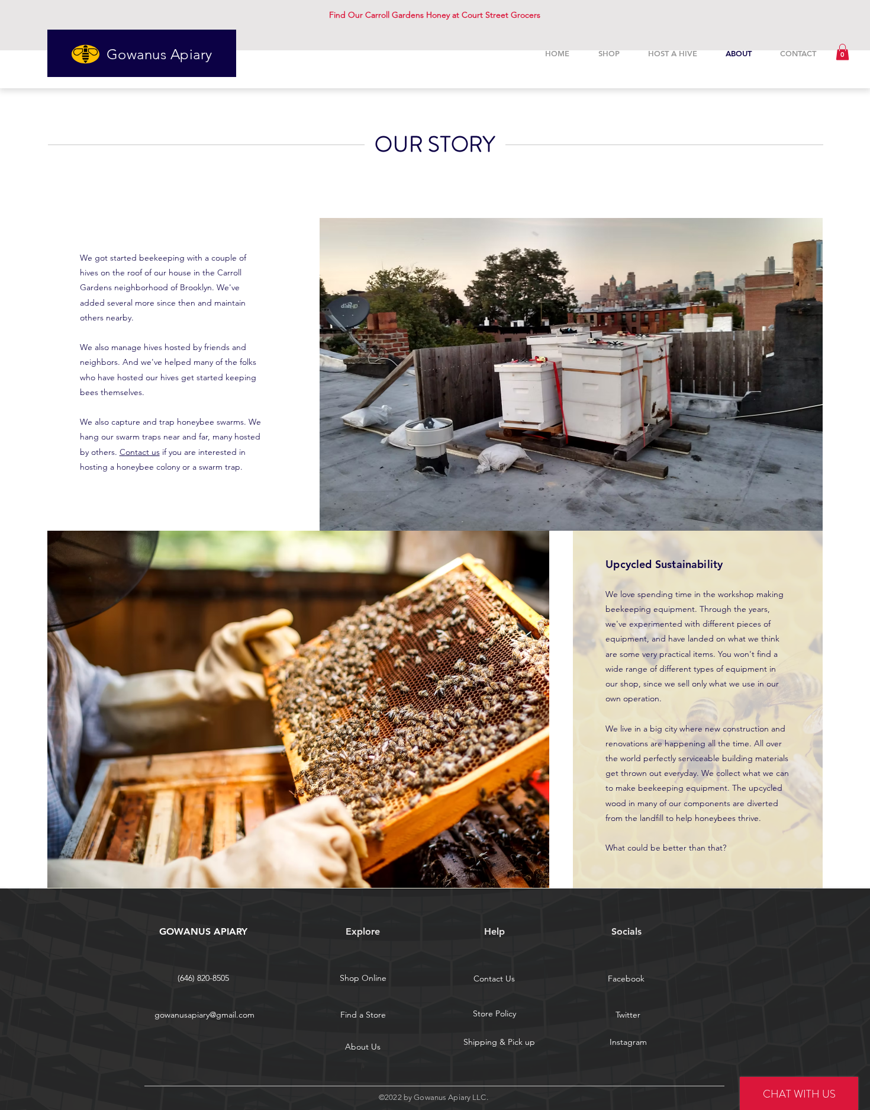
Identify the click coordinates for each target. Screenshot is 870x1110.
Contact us (140, 452)
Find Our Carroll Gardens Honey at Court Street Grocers (434, 14)
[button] (842, 52)
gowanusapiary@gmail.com (204, 1014)
